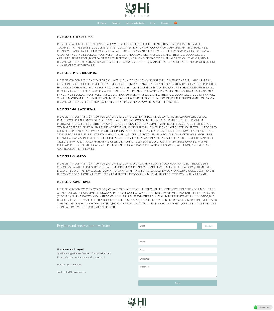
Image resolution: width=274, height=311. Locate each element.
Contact (165, 23)
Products (116, 23)
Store (152, 23)
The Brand (101, 23)
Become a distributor (135, 23)
